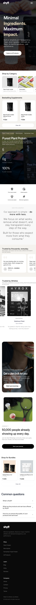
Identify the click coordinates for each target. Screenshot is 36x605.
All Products (6, 555)
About (5, 581)
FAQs (5, 568)
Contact (5, 584)
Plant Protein (7, 545)
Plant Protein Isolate (8, 133)
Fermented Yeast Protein (10, 551)
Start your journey (12, 386)
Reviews (5, 571)
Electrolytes (19, 133)
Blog (4, 565)
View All (18, 125)
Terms (5, 591)
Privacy (5, 588)
